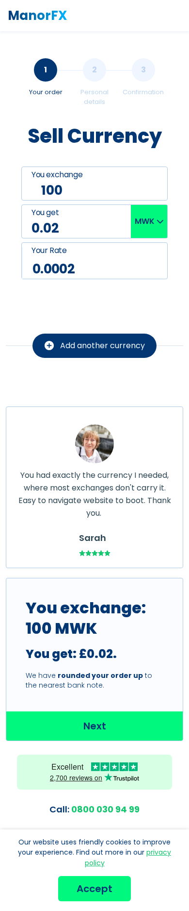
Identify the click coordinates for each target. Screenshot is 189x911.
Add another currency (102, 345)
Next (94, 726)
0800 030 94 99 (94, 809)
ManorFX (37, 15)
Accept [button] (94, 888)
